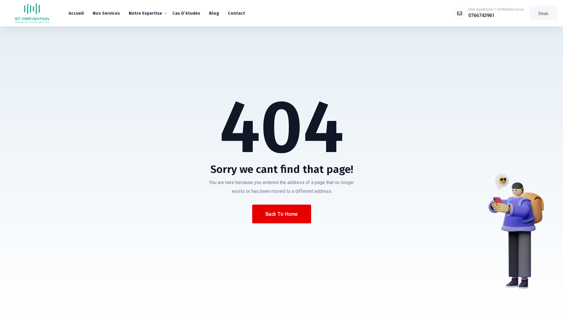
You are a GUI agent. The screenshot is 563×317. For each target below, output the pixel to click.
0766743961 (481, 15)
